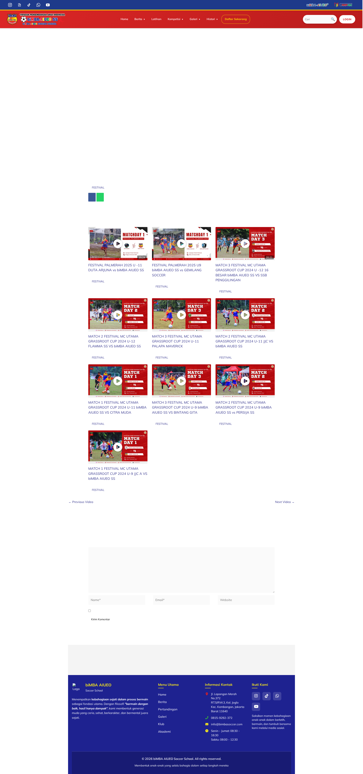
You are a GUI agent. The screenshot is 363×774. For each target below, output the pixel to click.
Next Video (285, 502)
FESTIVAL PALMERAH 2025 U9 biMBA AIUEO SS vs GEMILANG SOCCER (177, 270)
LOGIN (347, 19)
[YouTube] (47, 5)
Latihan (156, 19)
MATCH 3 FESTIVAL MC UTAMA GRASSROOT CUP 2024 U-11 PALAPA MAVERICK (177, 341)
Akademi (164, 731)
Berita (138, 19)
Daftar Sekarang (236, 19)
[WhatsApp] (38, 5)
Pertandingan (167, 709)
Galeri (193, 19)
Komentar (96, 544)
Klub (161, 724)
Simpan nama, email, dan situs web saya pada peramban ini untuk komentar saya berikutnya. (159, 611)
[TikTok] (29, 5)
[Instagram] (10, 5)
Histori (211, 19)
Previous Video (80, 502)
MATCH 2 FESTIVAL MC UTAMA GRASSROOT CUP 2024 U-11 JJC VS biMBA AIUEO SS (244, 341)
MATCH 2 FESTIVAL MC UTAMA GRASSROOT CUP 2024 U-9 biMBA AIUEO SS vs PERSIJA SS (244, 407)
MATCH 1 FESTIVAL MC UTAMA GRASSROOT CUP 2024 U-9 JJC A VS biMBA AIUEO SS (117, 473)
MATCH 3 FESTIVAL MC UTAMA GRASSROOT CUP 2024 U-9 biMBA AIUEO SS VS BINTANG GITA (180, 407)
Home (124, 19)
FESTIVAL (98, 187)
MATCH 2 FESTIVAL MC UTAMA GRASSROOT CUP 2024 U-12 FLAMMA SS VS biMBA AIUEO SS (114, 341)
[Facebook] (92, 197)
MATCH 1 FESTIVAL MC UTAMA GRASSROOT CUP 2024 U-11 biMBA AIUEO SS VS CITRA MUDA (117, 407)
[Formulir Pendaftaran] (19, 5)
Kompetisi (174, 19)
